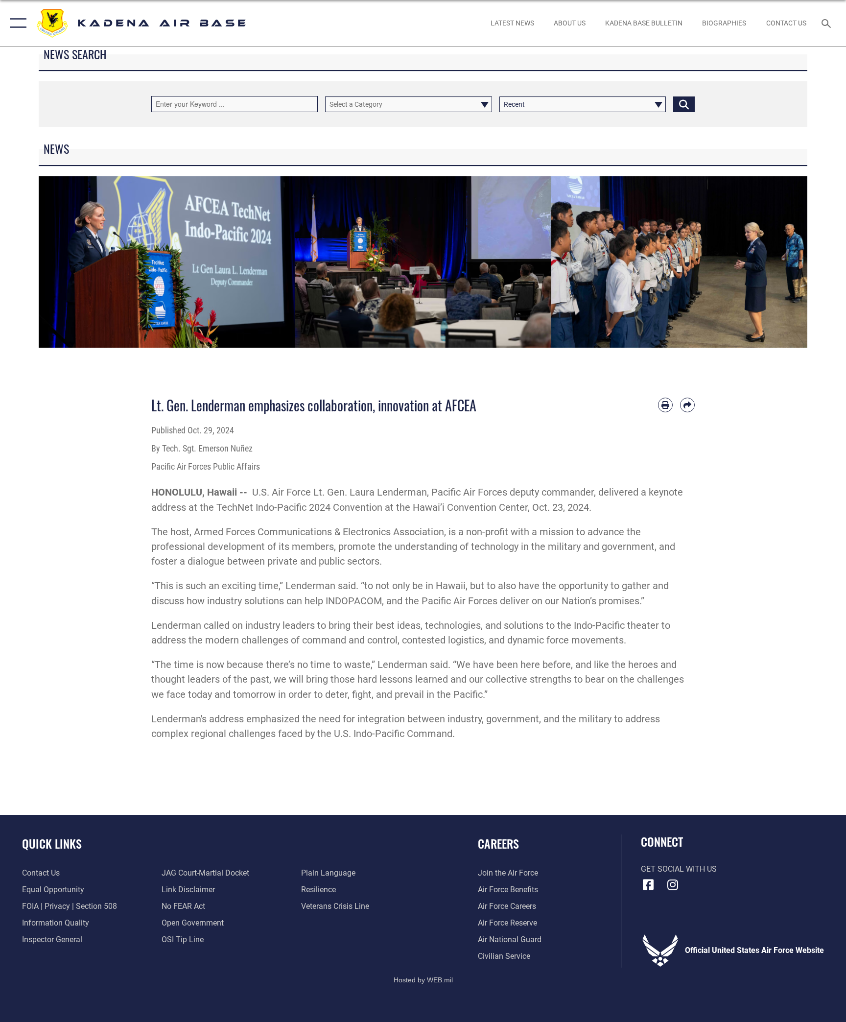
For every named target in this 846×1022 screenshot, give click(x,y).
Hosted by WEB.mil (423, 980)
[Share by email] (687, 405)
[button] (16, 23)
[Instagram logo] (672, 885)
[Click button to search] (684, 104)
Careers (498, 843)
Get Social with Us (679, 869)
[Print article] (665, 405)
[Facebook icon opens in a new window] (648, 885)
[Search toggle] (827, 23)
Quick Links (52, 843)
